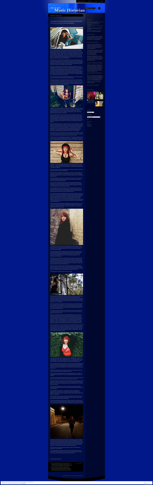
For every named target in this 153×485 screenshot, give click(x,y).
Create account (89, 121)
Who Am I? (102, 1)
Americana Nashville (63, 467)
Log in (88, 122)
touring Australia (56, 470)
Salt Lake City (57, 466)
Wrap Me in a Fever (68, 470)
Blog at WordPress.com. (66, 475)
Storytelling (64, 466)
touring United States (62, 470)
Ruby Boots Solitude (59, 469)
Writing (68, 466)
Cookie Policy (23, 483)
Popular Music (70, 465)
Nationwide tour (61, 465)
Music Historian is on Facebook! (93, 85)
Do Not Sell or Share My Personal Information (76, 475)
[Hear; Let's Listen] (76, 8)
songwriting (61, 466)
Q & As (96, 1)
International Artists (60, 464)
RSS (102, 8)
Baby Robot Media (65, 55)
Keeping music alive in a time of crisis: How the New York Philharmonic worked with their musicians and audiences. (94, 28)
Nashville (57, 465)
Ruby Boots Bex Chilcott (64, 468)
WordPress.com (89, 126)
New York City (65, 465)
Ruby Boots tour (64, 469)
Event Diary (90, 1)
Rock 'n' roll (53, 466)
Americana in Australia (57, 467)
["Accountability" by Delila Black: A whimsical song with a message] (99, 104)
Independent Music (54, 464)
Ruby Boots (52, 51)
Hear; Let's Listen (56, 8)
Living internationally (66, 464)
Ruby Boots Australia (58, 468)
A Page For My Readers (81, 1)
